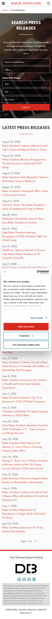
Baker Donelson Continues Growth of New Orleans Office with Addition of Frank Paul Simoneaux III (25, 496)
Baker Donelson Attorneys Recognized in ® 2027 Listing (24, 163)
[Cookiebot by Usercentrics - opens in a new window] (37, 272)
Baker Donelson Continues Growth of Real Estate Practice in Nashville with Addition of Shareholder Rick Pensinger (25, 366)
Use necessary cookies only (26, 345)
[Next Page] (35, 541)
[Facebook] (18, 579)
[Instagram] (23, 579)
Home (5, 10)
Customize (24, 335)
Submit (26, 107)
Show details (37, 318)
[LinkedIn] (28, 579)
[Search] (48, 3)
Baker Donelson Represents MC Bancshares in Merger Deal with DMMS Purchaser (24, 513)
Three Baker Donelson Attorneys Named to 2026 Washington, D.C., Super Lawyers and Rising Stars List (25, 429)
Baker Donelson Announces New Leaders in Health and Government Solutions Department (24, 383)
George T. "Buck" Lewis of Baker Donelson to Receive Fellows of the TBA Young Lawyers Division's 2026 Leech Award (25, 464)
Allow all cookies (26, 326)
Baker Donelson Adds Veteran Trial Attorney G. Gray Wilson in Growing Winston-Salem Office (22, 446)
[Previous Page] (17, 541)
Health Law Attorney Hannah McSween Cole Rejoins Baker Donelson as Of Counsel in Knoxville (23, 254)
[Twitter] (33, 579)
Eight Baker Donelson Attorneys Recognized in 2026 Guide (24, 236)
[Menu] (3, 3)
